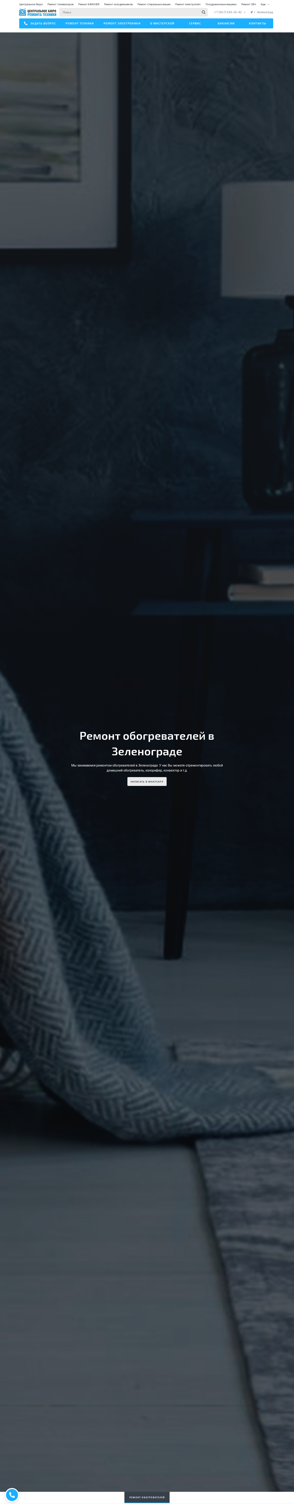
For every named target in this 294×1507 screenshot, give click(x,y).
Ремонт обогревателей (147, 1497)
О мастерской (162, 23)
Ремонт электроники (122, 23)
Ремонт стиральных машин (154, 4)
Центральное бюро (31, 4)
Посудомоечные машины (221, 4)
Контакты (257, 23)
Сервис (195, 23)
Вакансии (226, 23)
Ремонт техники (80, 23)
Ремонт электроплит (188, 4)
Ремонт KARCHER (88, 4)
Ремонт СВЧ (248, 4)
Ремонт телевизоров (61, 4)
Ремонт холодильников (118, 4)
